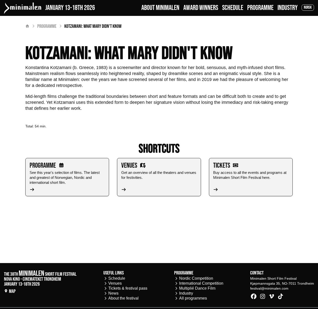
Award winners (200, 8)
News (113, 293)
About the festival (123, 298)
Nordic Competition (196, 278)
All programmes (193, 298)
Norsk (308, 7)
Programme (46, 26)
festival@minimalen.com (269, 288)
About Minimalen (160, 8)
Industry (288, 8)
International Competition (201, 283)
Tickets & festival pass (127, 288)
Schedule (232, 8)
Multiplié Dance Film (197, 288)
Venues (115, 283)
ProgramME (260, 8)
